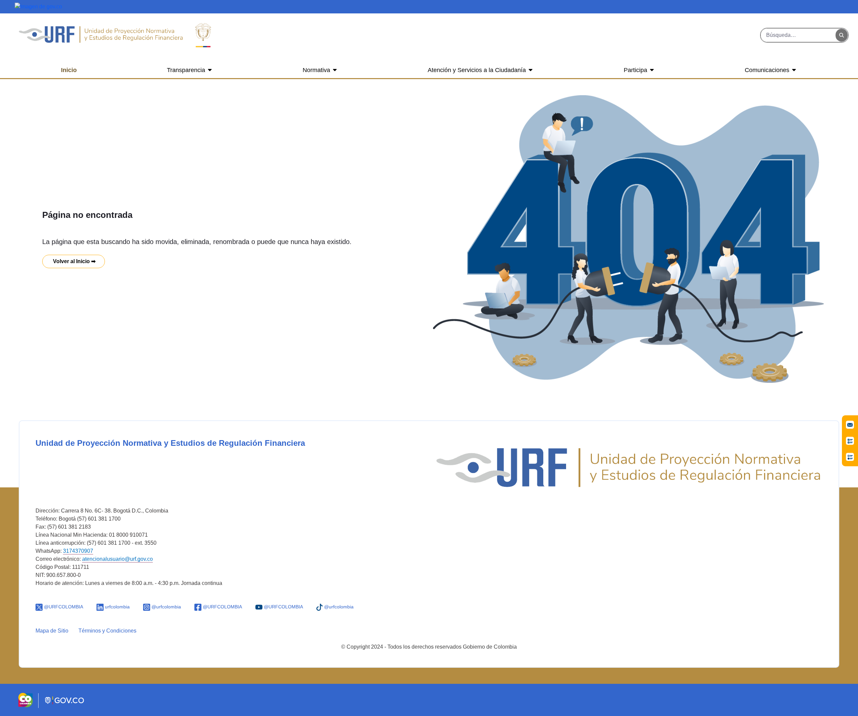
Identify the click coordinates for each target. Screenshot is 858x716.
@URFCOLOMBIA (63, 606)
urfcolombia (117, 606)
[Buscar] (842, 35)
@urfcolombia (165, 606)
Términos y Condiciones (107, 631)
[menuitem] (68, 70)
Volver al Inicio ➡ (74, 261)
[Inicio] (100, 35)
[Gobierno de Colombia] (38, 6)
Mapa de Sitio (52, 631)
